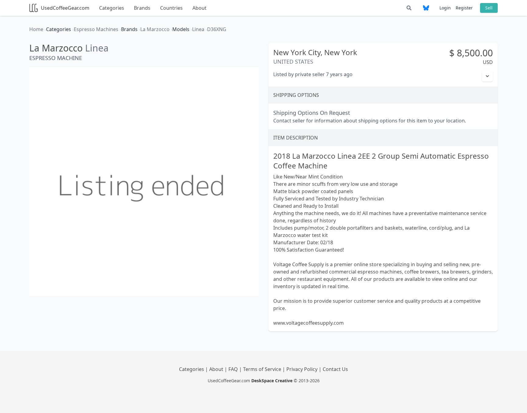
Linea (97, 48)
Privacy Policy (302, 369)
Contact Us (335, 369)
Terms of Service (262, 369)
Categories (111, 8)
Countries (171, 8)
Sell (489, 8)
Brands (142, 8)
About (199, 8)
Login (445, 8)
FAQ (233, 369)
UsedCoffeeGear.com (65, 8)
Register (464, 8)
